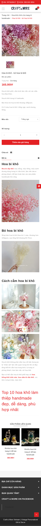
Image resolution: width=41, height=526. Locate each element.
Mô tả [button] (4, 158)
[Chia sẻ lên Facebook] (11, 152)
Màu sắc (5, 119)
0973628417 (11, 2)
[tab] (20, 158)
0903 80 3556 (29, 2)
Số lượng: (6, 129)
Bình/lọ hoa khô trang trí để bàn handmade (11, 451)
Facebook (9, 507)
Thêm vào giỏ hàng (20, 142)
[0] (36, 9)
